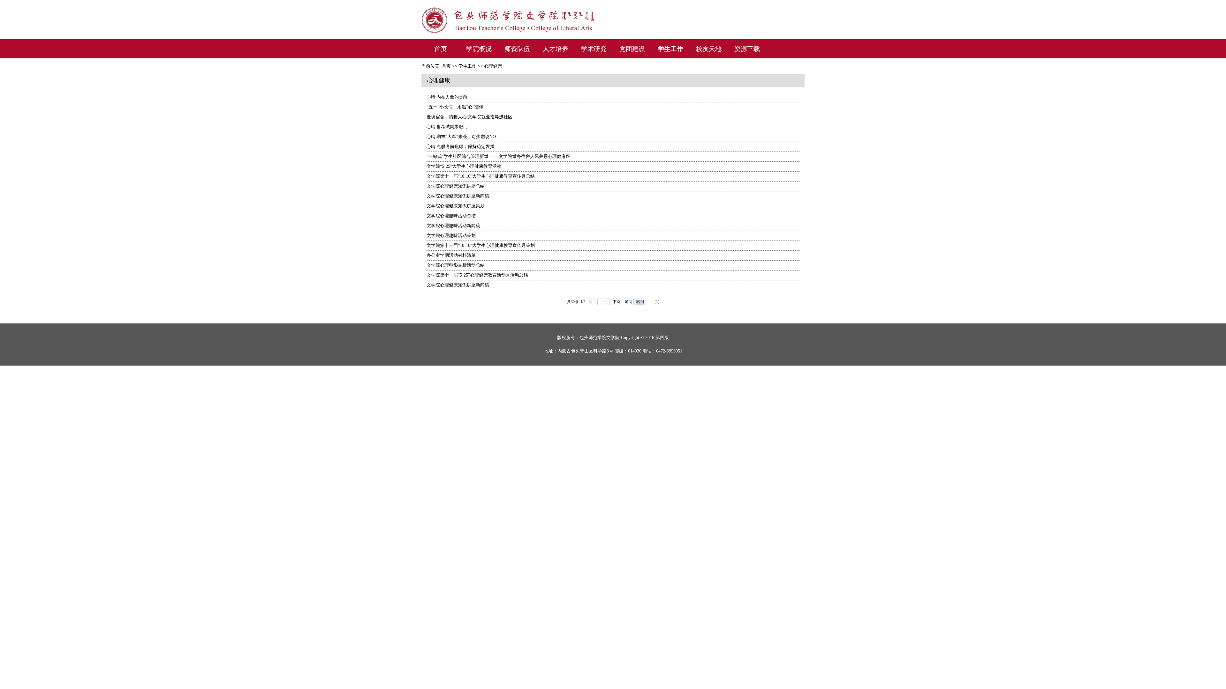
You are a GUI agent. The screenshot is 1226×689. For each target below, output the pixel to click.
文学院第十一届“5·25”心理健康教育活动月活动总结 (477, 275)
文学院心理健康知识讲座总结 (456, 186)
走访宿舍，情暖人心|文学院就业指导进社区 (469, 117)
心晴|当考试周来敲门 (447, 126)
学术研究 (594, 48)
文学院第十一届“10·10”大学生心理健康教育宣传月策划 (481, 245)
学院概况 (479, 48)
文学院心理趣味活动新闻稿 (453, 225)
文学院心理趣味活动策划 (451, 235)
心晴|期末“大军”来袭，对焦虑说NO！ (463, 136)
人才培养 (555, 48)
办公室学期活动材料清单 (451, 255)
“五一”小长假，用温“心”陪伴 (455, 107)
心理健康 (493, 66)
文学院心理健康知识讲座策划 (456, 206)
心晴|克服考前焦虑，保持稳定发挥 (461, 146)
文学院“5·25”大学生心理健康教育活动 (464, 166)
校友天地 (709, 48)
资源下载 (747, 48)
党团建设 (632, 48)
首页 (440, 48)
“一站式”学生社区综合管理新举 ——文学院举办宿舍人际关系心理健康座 (498, 156)
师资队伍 (517, 48)
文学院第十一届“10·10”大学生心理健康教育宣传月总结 (481, 176)
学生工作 (670, 48)
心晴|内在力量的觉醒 (447, 97)
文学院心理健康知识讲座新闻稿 (458, 196)
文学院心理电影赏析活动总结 (456, 265)
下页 (616, 302)
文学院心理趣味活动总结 (451, 215)
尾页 (628, 302)
